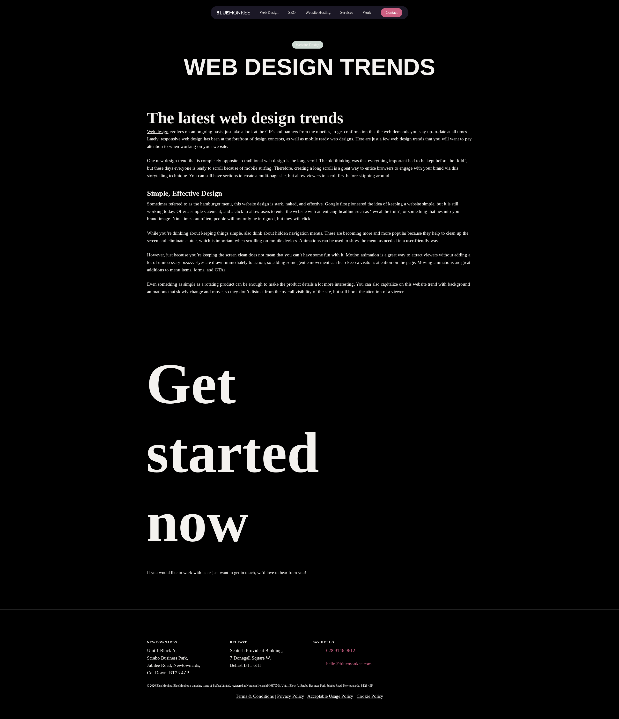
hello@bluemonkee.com (349, 663)
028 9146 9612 (340, 650)
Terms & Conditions (255, 696)
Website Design (308, 45)
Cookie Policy (370, 696)
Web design (158, 131)
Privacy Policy (290, 696)
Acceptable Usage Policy (330, 696)
